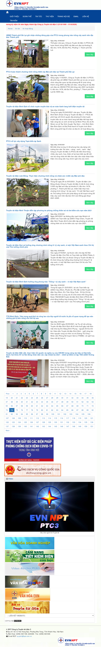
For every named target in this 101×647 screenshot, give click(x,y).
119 (79, 418)
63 (47, 406)
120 (85, 418)
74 (12, 410)
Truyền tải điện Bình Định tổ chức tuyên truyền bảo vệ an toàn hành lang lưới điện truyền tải (45, 106)
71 (88, 406)
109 (19, 418)
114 (49, 418)
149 (79, 426)
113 (43, 418)
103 (70, 414)
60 (32, 406)
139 (19, 426)
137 (7, 426)
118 (73, 418)
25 (37, 398)
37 (7, 402)
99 (47, 414)
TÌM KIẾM (13, 20)
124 (19, 422)
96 (32, 414)
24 (32, 398)
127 (37, 422)
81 (47, 410)
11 (55, 393)
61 (37, 406)
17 (85, 393)
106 (88, 414)
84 (62, 410)
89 (88, 410)
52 (83, 402)
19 (7, 398)
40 (22, 402)
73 (7, 410)
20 (12, 398)
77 (27, 410)
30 (62, 398)
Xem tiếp (89, 54)
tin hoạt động (28, 28)
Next (7, 430)
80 (42, 410)
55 (7, 406)
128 (43, 422)
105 (82, 414)
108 (13, 418)
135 (85, 422)
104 (76, 414)
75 (17, 410)
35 (88, 398)
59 (27, 406)
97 (37, 414)
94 (22, 414)
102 (64, 414)
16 (80, 393)
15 (75, 393)
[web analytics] (17, 621)
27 (47, 398)
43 (37, 402)
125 (25, 422)
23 (27, 398)
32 (72, 398)
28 (52, 398)
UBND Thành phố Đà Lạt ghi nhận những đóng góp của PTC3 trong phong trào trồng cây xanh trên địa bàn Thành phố (49, 36)
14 (70, 393)
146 (61, 426)
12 (60, 393)
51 (77, 402)
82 (52, 410)
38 (12, 402)
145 (55, 426)
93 (17, 414)
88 (83, 410)
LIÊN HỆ (85, 16)
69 (77, 406)
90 (93, 410)
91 (7, 414)
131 (61, 422)
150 (85, 426)
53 (88, 402)
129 (49, 422)
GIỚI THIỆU (14, 16)
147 (67, 426)
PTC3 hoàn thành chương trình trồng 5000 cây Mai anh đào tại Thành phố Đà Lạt (40, 71)
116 (61, 418)
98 (42, 414)
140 (25, 426)
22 (22, 398)
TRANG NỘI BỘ (63, 16)
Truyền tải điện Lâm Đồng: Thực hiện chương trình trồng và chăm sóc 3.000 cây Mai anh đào (45, 176)
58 (22, 406)
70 (83, 406)
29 (57, 398)
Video (10, 479)
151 (91, 426)
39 (17, 402)
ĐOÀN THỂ (27, 16)
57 (17, 406)
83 (57, 410)
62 (42, 406)
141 (31, 426)
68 (72, 406)
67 (67, 406)
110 (25, 418)
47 (57, 402)
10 (50, 393)
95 (27, 414)
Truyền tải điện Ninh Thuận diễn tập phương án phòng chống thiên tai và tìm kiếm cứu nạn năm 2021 (49, 210)
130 (55, 422)
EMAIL (76, 16)
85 (67, 410)
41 (27, 402)
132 (67, 422)
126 (31, 422)
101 (58, 414)
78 (32, 410)
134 (79, 422)
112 (37, 418)
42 (32, 402)
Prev (7, 393)
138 (13, 426)
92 (12, 414)
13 (65, 393)
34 (83, 398)
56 (12, 406)
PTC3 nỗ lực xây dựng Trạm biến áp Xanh (23, 141)
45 (47, 402)
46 (52, 402)
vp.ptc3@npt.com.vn (24, 636)
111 (31, 418)
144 (49, 426)
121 (91, 418)
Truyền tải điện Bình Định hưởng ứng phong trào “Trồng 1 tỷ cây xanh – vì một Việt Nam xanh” (46, 281)
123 (13, 422)
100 (52, 414)
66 (62, 406)
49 (67, 402)
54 (93, 402)
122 (7, 422)
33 (77, 398)
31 (67, 398)
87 (77, 410)
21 (17, 398)
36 (93, 398)
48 (62, 402)
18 (91, 393)
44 (42, 402)
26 (42, 398)
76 (22, 410)
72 (93, 406)
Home (10, 28)
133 (73, 422)
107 (7, 418)
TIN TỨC (38, 16)
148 (73, 426)
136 (91, 422)
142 (37, 426)
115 (55, 418)
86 (72, 410)
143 (43, 426)
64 (52, 406)
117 (67, 418)
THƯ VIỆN (50, 16)
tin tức (17, 28)
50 (72, 402)
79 (37, 410)
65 (57, 406)
